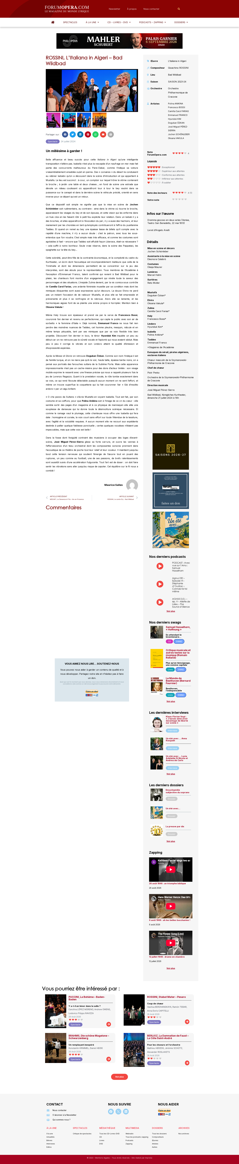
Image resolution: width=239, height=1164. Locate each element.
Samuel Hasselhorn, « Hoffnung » (178, 628)
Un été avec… (173, 808)
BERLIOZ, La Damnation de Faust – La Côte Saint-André (168, 1037)
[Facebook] (111, 1111)
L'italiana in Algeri (177, 61)
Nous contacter (151, 8)
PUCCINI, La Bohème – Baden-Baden (87, 998)
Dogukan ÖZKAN (176, 122)
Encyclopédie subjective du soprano (177, 791)
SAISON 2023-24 (177, 81)
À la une (91, 22)
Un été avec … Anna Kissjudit (176, 739)
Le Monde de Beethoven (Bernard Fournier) (178, 681)
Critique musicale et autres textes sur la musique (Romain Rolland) (178, 654)
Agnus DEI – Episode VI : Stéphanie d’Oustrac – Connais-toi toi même (179, 585)
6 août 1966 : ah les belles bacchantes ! (169, 920)
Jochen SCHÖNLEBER (179, 134)
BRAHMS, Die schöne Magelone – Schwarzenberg (89, 1037)
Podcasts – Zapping (151, 22)
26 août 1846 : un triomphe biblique (167, 883)
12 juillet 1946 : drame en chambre (167, 956)
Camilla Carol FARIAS (178, 111)
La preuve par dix (175, 826)
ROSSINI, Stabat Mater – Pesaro (166, 996)
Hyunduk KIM (174, 119)
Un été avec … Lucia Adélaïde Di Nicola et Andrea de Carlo (177, 758)
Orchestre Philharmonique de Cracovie (178, 92)
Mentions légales (102, 1158)
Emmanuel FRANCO (177, 115)
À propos (132, 8)
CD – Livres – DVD (117, 22)
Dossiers (179, 22)
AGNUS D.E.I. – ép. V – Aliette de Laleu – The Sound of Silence (181, 602)
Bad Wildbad (174, 74)
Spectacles (70, 22)
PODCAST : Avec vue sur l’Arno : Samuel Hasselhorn (181, 566)
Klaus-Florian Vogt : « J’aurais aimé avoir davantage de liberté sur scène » (177, 719)
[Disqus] (92, 547)
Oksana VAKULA (176, 138)
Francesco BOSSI (176, 107)
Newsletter (114, 8)
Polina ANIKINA (175, 103)
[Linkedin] (126, 1111)
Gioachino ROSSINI (178, 67)
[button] (92, 22)
